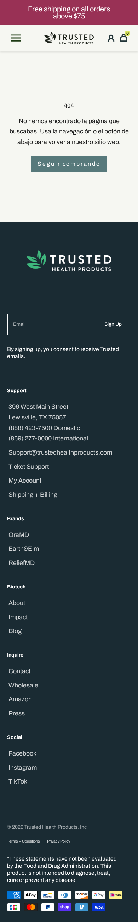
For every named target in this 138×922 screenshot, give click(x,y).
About (16, 603)
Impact (18, 617)
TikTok (17, 781)
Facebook (22, 753)
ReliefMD (21, 562)
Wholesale (23, 685)
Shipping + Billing (32, 494)
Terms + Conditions (23, 841)
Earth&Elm (23, 548)
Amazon (20, 699)
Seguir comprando (69, 164)
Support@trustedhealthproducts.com (60, 452)
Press (16, 713)
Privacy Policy (58, 841)
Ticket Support (28, 466)
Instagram (22, 767)
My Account (24, 480)
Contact (19, 671)
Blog (15, 631)
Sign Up (113, 324)
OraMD (18, 534)
